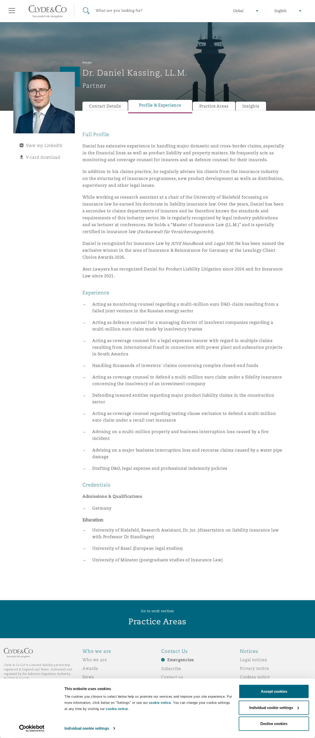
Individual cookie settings (86, 728)
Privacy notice (254, 668)
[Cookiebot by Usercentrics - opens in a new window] (31, 728)
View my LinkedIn (44, 145)
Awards (90, 668)
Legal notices (253, 659)
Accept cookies (274, 691)
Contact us (172, 677)
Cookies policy (255, 677)
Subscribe (171, 668)
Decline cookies (273, 724)
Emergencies (180, 659)
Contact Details (105, 106)
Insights (250, 106)
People (87, 62)
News (88, 677)
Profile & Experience (160, 105)
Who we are (94, 659)
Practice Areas (214, 106)
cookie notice (160, 703)
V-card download (43, 157)
